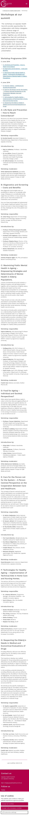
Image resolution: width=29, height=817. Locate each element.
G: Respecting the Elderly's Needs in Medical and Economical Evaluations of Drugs (14, 104)
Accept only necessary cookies (12, 808)
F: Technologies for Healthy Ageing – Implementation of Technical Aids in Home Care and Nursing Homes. (15, 98)
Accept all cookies (8, 804)
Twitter (3, 790)
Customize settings (10, 812)
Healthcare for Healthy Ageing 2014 (11, 10)
